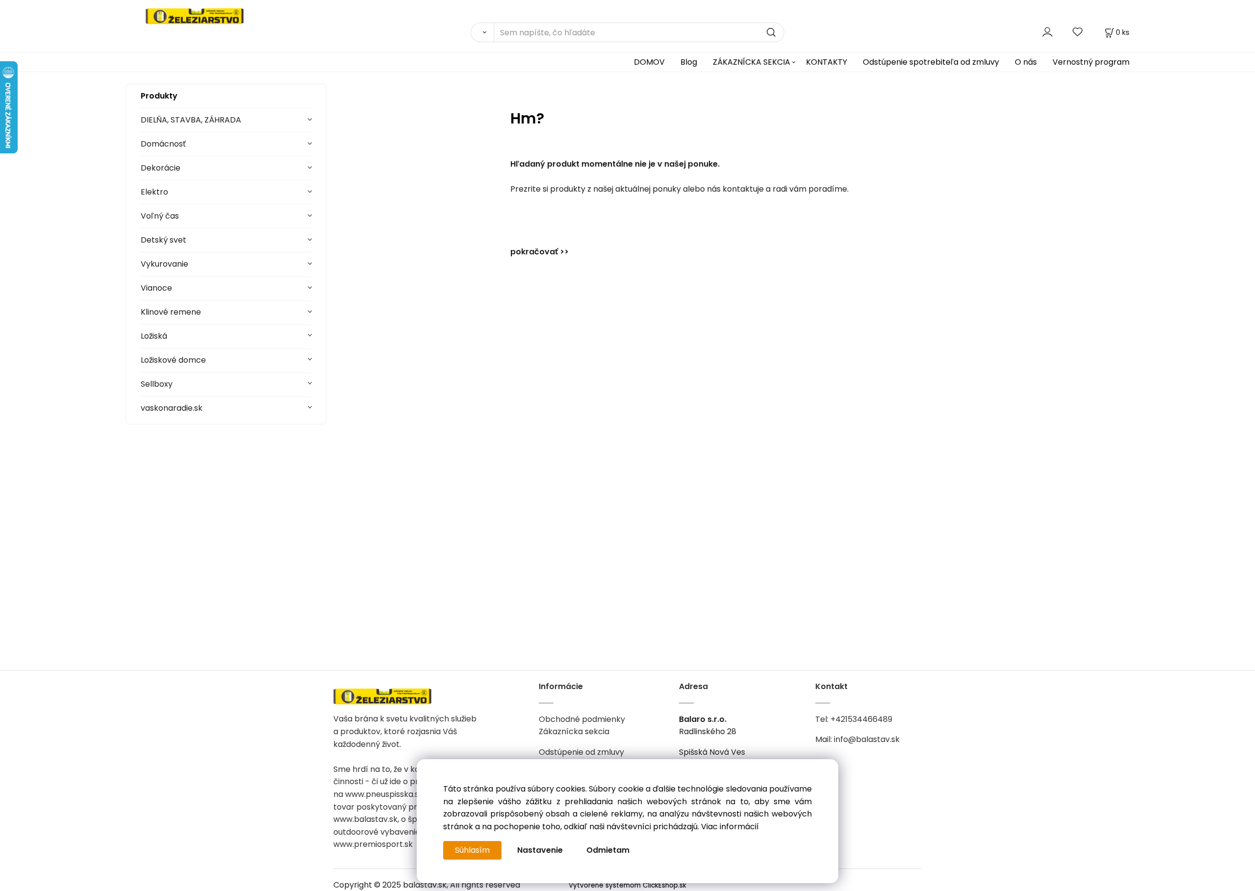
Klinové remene (171, 312)
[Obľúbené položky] (1078, 32)
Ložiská (154, 336)
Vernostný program (1091, 62)
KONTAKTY (826, 62)
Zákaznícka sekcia (574, 731)
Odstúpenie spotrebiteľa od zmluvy (931, 62)
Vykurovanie (164, 264)
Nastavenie (540, 850)
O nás (1026, 62)
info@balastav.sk (867, 739)
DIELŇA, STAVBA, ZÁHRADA (191, 119)
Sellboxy (157, 384)
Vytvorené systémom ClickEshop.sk (627, 885)
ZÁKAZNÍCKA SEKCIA (751, 62)
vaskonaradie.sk (171, 408)
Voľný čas (160, 216)
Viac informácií (730, 826)
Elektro (154, 192)
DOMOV (649, 62)
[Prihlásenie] (1047, 32)
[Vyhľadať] (482, 32)
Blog (688, 62)
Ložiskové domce (173, 360)
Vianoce (156, 288)
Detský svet (163, 240)
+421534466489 (861, 719)
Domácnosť (163, 143)
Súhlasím (472, 850)
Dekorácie (160, 167)
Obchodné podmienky (582, 719)
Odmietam (607, 850)
